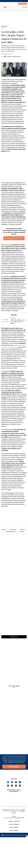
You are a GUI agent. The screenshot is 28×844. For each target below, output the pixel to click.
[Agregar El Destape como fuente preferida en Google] (14, 59)
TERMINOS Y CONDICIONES (14, 821)
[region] (14, 20)
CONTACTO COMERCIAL (14, 827)
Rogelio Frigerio (13, 529)
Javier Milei (22, 529)
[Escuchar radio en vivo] (2, 7)
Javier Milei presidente (11, 531)
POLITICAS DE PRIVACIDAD (14, 824)
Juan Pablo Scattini (14, 56)
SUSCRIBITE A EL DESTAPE (13, 238)
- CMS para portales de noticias (15, 835)
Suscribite (14, 767)
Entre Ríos (3, 529)
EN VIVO (25, 7)
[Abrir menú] (2, 4)
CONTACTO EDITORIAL (14, 830)
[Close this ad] (27, 836)
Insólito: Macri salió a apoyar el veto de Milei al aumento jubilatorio (17, 321)
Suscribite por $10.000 (23, 3)
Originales (21, 531)
